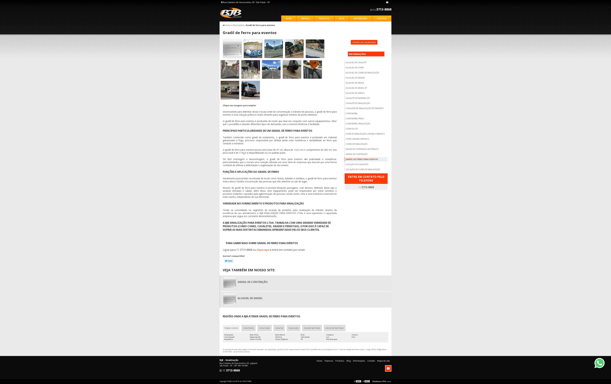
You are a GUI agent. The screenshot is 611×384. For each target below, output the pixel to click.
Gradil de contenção (357, 154)
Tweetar (228, 260)
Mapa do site (383, 360)
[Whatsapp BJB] (599, 363)
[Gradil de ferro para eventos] (231, 48)
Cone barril (352, 113)
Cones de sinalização (357, 144)
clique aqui (263, 250)
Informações (360, 18)
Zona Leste (293, 328)
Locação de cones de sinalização (363, 169)
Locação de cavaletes (357, 164)
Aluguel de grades (355, 77)
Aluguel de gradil (355, 83)
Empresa (305, 18)
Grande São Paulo (312, 328)
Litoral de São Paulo (335, 328)
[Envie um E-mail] (387, 2)
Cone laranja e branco (357, 139)
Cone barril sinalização (358, 123)
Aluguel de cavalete (356, 62)
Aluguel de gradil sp (356, 88)
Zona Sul (279, 328)
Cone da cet (352, 128)
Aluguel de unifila (355, 93)
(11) (381, 9)
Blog (341, 18)
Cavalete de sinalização (358, 103)
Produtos (324, 18)
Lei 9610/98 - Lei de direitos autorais (236, 352)
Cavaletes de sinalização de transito (365, 108)
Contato (381, 18)
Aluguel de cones (355, 67)
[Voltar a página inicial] (232, 12)
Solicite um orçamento (364, 42)
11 (366, 187)
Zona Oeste (264, 328)
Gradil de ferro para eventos (362, 159)
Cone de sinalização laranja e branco (365, 133)
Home (288, 18)
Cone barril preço (355, 118)
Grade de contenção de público (362, 149)
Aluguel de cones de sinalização (362, 72)
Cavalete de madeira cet (358, 98)
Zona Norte (248, 328)
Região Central (231, 328)
